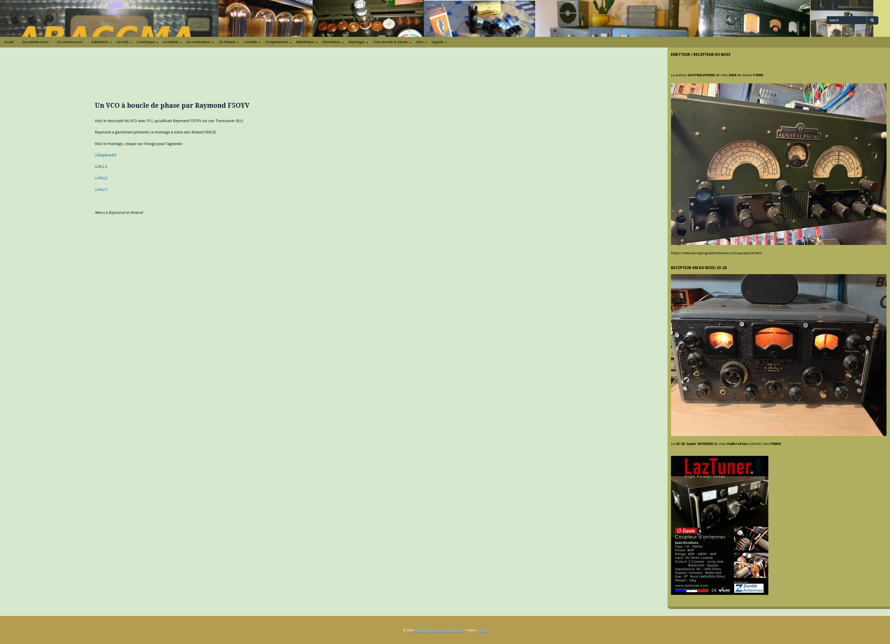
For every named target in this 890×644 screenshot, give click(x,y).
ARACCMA (420, 630)
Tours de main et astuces (390, 42)
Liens (419, 42)
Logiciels (437, 42)
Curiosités (250, 42)
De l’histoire (227, 42)
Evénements (99, 42)
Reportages (357, 42)
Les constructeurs (198, 42)
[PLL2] (101, 167)
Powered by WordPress (447, 630)
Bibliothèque (305, 42)
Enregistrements (276, 42)
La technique (146, 42)
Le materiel (170, 42)
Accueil (9, 42)
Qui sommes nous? (35, 42)
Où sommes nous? (70, 42)
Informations (331, 42)
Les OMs (122, 42)
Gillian (482, 630)
